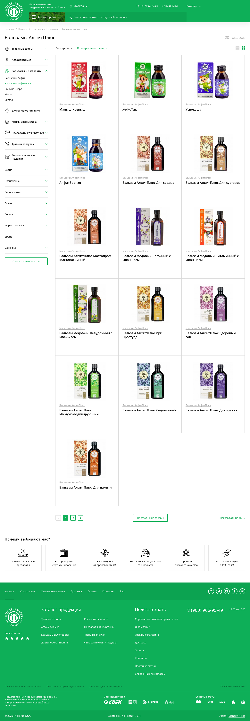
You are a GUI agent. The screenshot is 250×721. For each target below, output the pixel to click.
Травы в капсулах (94, 634)
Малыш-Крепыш (72, 109)
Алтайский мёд (50, 627)
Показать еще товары (150, 518)
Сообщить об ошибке (233, 686)
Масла (8, 94)
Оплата (92, 591)
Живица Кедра (13, 89)
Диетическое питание (54, 642)
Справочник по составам (150, 673)
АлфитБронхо (70, 182)
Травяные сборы (51, 619)
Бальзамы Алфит (15, 78)
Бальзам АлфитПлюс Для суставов (213, 182)
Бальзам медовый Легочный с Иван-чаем (146, 258)
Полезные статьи (145, 666)
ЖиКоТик (129, 109)
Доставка (76, 591)
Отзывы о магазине (53, 591)
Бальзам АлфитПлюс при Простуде (142, 335)
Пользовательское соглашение (23, 686)
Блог (123, 591)
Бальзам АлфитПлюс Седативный (149, 410)
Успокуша (193, 109)
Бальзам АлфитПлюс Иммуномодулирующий (79, 412)
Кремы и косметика (96, 619)
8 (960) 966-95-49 (147, 6)
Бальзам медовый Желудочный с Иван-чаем (85, 335)
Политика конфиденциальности (65, 686)
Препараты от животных (99, 627)
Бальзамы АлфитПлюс (18, 83)
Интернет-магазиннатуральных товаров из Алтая (47, 6)
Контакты (108, 591)
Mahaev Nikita (237, 715)
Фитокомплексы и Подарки (100, 642)
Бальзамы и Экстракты (55, 634)
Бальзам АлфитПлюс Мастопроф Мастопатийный (85, 258)
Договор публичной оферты (106, 686)
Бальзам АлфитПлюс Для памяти (85, 487)
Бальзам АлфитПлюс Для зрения (211, 410)
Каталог (9, 591)
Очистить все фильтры (26, 261)
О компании (27, 591)
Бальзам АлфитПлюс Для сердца (148, 182)
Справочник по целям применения (156, 619)
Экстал (9, 100)
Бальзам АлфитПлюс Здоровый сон (211, 335)
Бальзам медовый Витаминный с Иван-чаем (212, 258)
